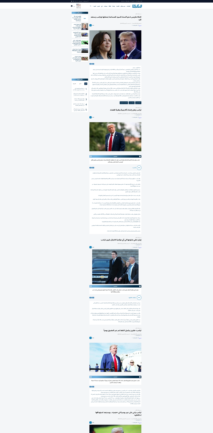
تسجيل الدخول (85, 1)
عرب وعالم (123, 6)
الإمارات (128, 6)
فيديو (98, 6)
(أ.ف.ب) (134, 167)
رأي (102, 6)
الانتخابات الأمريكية (123, 103)
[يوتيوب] (71, 1)
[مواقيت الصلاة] (71, 6)
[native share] (90, 25)
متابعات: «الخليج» (132, 297)
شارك (93, 25)
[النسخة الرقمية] (78, 6)
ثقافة (110, 6)
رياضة (113, 6)
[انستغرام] (73, 1)
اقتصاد (117, 6)
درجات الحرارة (123, 1)
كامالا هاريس (138, 103)
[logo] (137, 6)
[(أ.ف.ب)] (139, 168)
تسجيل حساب (80, 1)
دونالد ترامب (131, 103)
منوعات (105, 6)
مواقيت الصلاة (127, 1)
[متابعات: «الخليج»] (139, 297)
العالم (136, 14)
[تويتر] (75, 1)
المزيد (95, 6)
